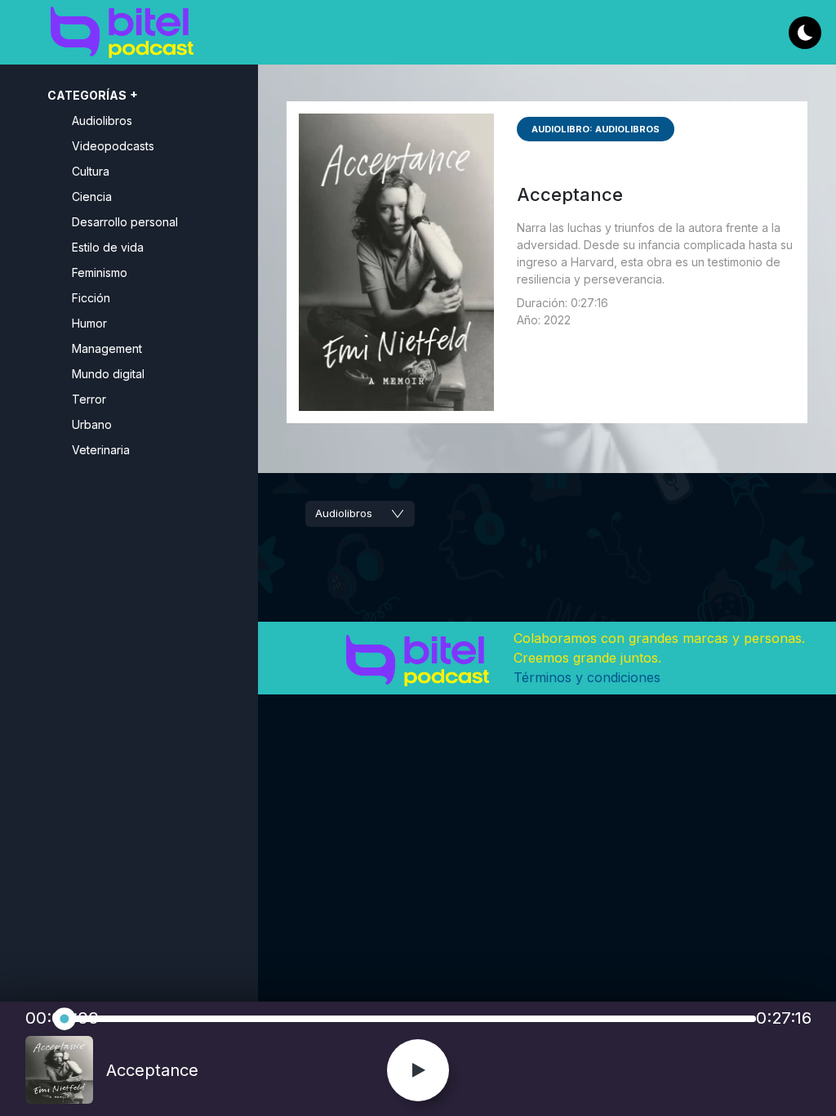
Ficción (91, 298)
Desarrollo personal (125, 222)
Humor (89, 323)
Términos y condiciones (587, 677)
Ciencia (92, 196)
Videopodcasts (113, 146)
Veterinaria (101, 450)
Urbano (92, 424)
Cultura (90, 171)
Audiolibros (102, 120)
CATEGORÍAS (87, 95)
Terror (89, 399)
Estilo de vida (108, 247)
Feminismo (99, 272)
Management (107, 348)
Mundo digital (108, 374)
